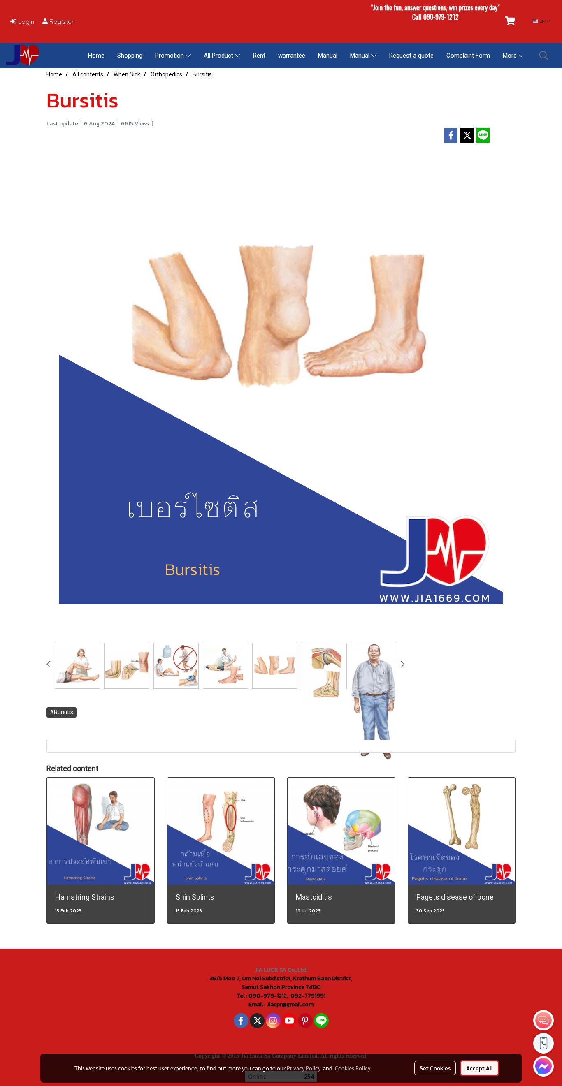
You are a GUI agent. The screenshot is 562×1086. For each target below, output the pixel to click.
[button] (544, 55)
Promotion (170, 55)
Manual (327, 55)
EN (542, 21)
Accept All (479, 1068)
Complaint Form (468, 55)
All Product (219, 55)
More (510, 55)
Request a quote (411, 55)
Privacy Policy (303, 1068)
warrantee (291, 55)
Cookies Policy (352, 1068)
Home (96, 55)
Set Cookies (435, 1068)
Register (61, 21)
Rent (259, 55)
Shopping (129, 55)
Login (25, 21)
